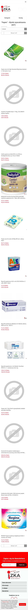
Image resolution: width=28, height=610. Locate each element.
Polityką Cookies (5, 601)
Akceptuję (22, 604)
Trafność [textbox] (4, 29)
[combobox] (14, 29)
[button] (14, 582)
